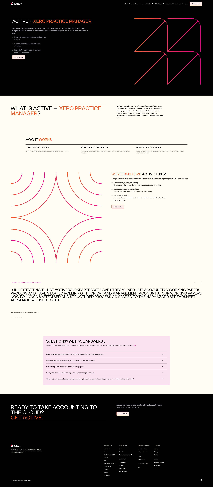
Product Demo (123, 471)
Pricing (141, 3)
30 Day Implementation (144, 452)
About (155, 449)
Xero (105, 452)
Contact (156, 455)
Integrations (135, 3)
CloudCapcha (107, 466)
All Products (122, 462)
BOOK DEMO (196, 3)
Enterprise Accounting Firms (126, 455)
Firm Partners (122, 452)
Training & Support (142, 449)
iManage (106, 469)
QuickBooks (107, 457)
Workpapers (122, 468)
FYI (105, 460)
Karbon (106, 472)
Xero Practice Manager (109, 463)
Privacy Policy (157, 465)
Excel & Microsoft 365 (109, 455)
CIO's (120, 449)
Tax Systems (107, 475)
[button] (126, 4)
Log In (186, 3)
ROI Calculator (141, 459)
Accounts (121, 465)
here (135, 345)
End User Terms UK (159, 462)
